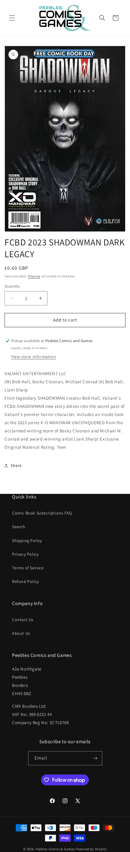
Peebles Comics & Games (55, 849)
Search (18, 526)
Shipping (34, 276)
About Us (21, 633)
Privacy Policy (25, 554)
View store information (33, 356)
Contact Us (23, 619)
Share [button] (16, 465)
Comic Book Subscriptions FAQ (42, 513)
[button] (12, 18)
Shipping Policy (27, 540)
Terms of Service (28, 568)
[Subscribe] (95, 758)
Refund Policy (25, 581)
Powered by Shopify (91, 849)
